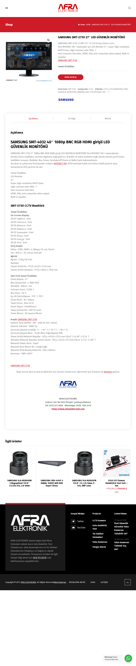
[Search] (129, 8)
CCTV (88, 25)
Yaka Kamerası (99, 542)
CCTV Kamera (99, 520)
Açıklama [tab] (33, 118)
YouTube (81, 527)
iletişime (108, 372)
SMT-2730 (89, 92)
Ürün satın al (71, 77)
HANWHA (81, 92)
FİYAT (126, 89)
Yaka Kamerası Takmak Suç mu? (121, 545)
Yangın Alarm (99, 547)
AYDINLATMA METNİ (77, 582)
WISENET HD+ (100, 92)
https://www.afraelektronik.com (68, 409)
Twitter (80, 521)
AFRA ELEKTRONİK (28, 582)
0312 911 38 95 (39, 557)
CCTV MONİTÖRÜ (116, 89)
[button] (48, 40)
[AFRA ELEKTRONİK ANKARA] (68, 8)
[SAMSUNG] (66, 100)
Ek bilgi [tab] (71, 118)
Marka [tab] (108, 118)
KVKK (93, 582)
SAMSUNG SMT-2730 (67, 60)
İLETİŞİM (104, 582)
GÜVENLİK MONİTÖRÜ (67, 92)
